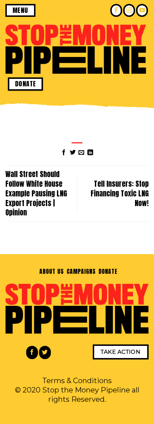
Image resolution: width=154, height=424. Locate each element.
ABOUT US (51, 271)
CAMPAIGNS (81, 271)
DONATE (107, 271)
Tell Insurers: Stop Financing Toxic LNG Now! (120, 193)
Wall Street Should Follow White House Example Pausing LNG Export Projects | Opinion (36, 193)
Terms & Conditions (77, 380)
